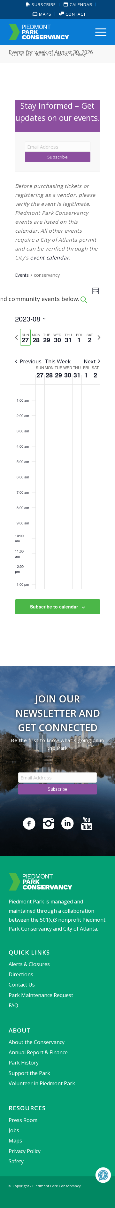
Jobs (14, 1130)
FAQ (13, 1005)
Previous (31, 361)
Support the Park (29, 1073)
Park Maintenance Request (41, 995)
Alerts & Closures (29, 964)
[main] (57, 364)
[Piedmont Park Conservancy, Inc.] (48, 32)
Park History (24, 1062)
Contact (75, 14)
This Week (58, 361)
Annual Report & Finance (38, 1052)
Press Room (23, 1120)
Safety (16, 1161)
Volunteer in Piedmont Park (42, 1083)
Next (90, 361)
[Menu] (97, 32)
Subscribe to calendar (54, 606)
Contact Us (22, 984)
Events (22, 275)
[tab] (25, 337)
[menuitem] (41, 4)
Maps (44, 14)
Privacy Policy (25, 1151)
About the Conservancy (37, 1042)
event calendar (49, 257)
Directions (21, 974)
